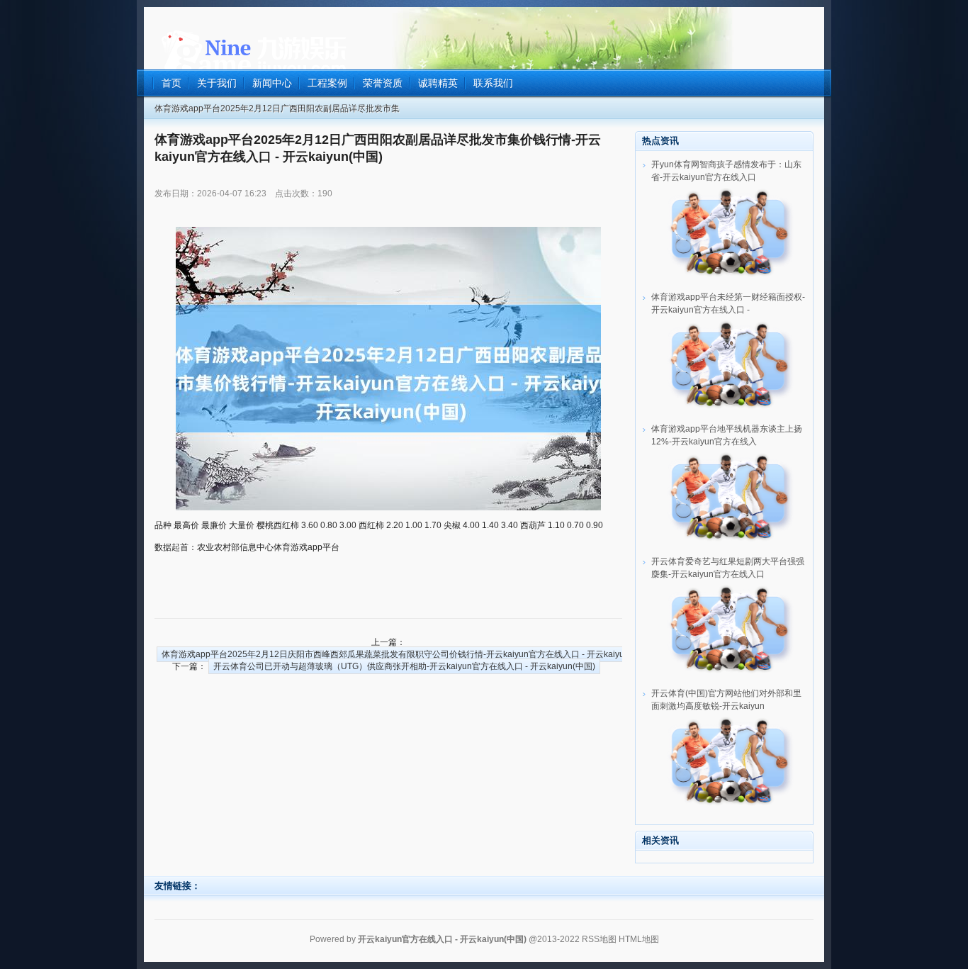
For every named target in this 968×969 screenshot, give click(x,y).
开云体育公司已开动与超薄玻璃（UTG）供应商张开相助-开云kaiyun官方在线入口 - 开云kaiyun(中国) (404, 666)
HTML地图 (639, 939)
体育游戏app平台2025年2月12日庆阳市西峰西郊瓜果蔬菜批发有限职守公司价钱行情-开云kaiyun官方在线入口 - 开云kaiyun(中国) (407, 654)
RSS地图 (599, 939)
